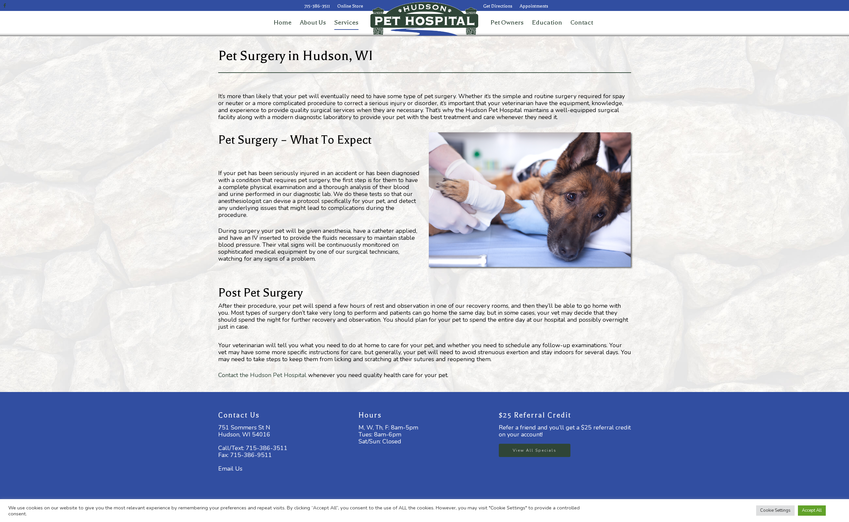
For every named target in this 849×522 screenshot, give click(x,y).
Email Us (230, 469)
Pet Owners (507, 22)
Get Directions (497, 6)
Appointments (534, 6)
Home (283, 22)
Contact (581, 22)
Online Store (350, 6)
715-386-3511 (317, 6)
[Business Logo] (479, 35)
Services (346, 22)
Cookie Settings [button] (775, 510)
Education (547, 22)
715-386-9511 (251, 455)
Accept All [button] (812, 510)
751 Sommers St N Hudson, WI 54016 (244, 431)
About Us (313, 22)
